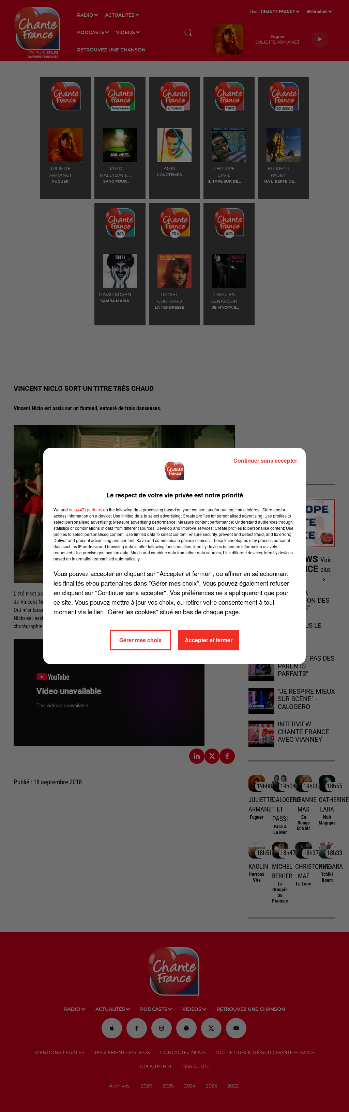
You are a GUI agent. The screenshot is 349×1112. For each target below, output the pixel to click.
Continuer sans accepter (265, 460)
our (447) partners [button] (85, 509)
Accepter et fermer (208, 640)
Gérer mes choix (140, 640)
